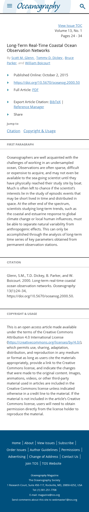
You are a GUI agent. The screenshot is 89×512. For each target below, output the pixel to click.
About (29, 443)
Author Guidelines (44, 450)
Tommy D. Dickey (49, 58)
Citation (13, 130)
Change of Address (43, 456)
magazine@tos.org (49, 495)
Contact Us (70, 456)
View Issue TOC (70, 25)
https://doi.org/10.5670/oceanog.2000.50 (47, 82)
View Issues (46, 443)
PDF (35, 89)
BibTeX (55, 101)
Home (16, 443)
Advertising (17, 456)
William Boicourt (37, 63)
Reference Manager (29, 106)
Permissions (70, 450)
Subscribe (66, 443)
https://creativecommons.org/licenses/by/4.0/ (44, 342)
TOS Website (51, 463)
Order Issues (16, 450)
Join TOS (32, 463)
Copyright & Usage (40, 130)
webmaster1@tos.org (64, 499)
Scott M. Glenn (23, 58)
